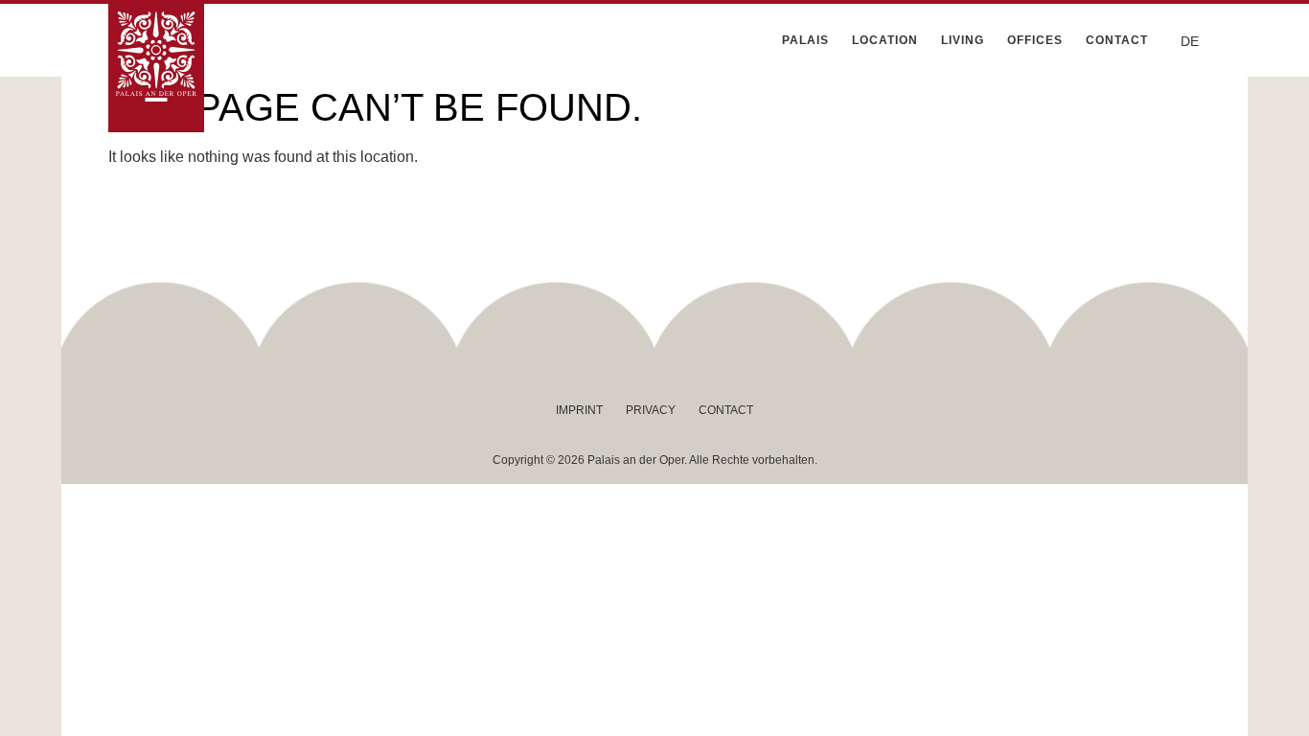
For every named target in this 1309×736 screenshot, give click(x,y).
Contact (1117, 40)
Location (885, 40)
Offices (1035, 40)
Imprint (579, 410)
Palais (805, 40)
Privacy (651, 410)
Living (962, 40)
